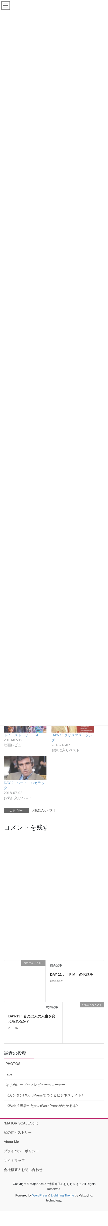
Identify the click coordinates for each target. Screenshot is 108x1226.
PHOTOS (13, 1064)
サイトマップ (14, 1160)
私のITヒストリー (18, 1132)
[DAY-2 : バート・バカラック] (25, 768)
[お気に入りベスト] (24, 981)
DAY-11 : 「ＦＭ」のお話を (71, 974)
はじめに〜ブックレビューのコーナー (35, 1085)
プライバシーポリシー (21, 1151)
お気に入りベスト (44, 810)
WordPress (39, 1195)
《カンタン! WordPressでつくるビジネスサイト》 (45, 1095)
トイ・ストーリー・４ (21, 735)
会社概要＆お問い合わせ (23, 1170)
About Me (11, 1142)
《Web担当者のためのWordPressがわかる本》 (43, 1106)
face (9, 1074)
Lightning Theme (62, 1195)
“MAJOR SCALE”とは (21, 1123)
